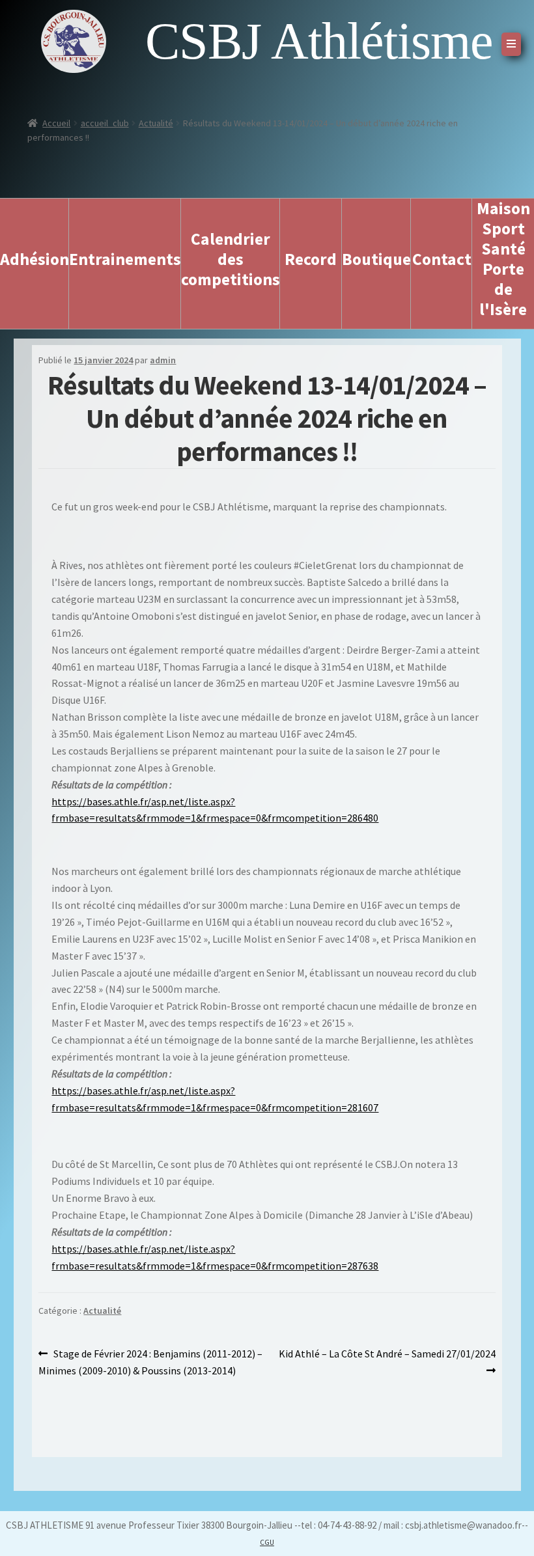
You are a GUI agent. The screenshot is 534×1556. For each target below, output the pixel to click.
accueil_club (105, 123)
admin (163, 360)
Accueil (56, 123)
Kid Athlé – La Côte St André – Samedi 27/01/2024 (387, 1361)
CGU (267, 1542)
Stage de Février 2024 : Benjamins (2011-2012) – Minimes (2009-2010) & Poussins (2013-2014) (150, 1361)
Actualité (156, 123)
